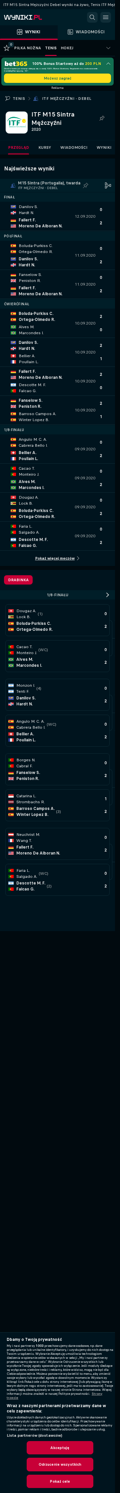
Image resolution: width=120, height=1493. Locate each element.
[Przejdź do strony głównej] (33, 17)
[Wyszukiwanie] (92, 17)
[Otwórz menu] (105, 17)
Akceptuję (59, 1447)
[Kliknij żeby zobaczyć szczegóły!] (57, 216)
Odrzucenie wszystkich (60, 1464)
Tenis (19, 98)
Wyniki (104, 147)
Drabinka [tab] (18, 580)
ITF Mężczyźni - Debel (66, 98)
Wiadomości (73, 147)
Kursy (44, 147)
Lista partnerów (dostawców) (34, 1435)
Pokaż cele (60, 1481)
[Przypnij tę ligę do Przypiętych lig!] (101, 118)
